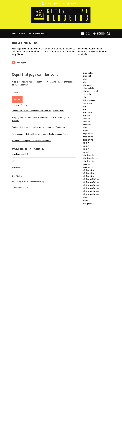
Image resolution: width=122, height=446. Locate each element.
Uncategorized (18, 154)
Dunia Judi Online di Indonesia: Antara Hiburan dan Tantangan (44, 50)
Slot (29, 33)
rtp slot (86, 143)
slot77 (85, 79)
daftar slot (87, 103)
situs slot (87, 76)
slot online (87, 112)
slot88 (85, 128)
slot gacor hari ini (90, 91)
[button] (107, 42)
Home (14, 33)
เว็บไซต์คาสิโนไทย (91, 179)
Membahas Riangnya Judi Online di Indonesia (31, 141)
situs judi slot (88, 88)
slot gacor (87, 85)
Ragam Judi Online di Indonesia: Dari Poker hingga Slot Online (38, 111)
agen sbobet (88, 164)
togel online (88, 134)
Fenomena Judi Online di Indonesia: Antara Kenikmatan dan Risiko (76, 51)
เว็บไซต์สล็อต (88, 170)
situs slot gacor (89, 73)
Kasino (22, 33)
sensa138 (87, 94)
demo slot (87, 118)
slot (84, 82)
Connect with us (40, 33)
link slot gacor (89, 100)
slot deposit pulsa (90, 155)
